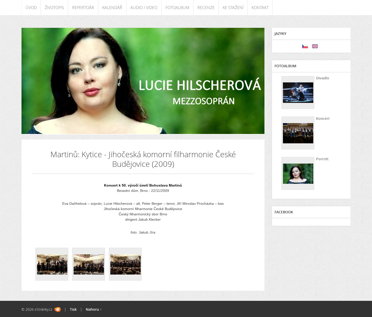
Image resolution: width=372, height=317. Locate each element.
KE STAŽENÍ (233, 7)
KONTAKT (260, 7)
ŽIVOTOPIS (54, 7)
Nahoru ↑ (94, 309)
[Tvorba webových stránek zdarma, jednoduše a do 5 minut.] (57, 309)
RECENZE (206, 7)
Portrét (322, 158)
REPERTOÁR (83, 7)
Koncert (323, 118)
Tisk (73, 309)
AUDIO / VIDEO (143, 7)
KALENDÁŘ (112, 7)
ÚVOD (31, 7)
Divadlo (322, 78)
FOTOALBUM (177, 7)
